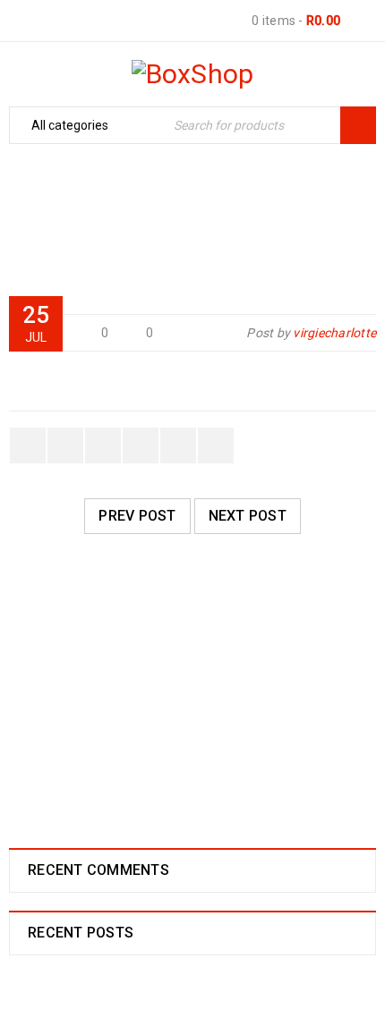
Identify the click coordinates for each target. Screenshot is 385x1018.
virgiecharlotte (334, 333)
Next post (248, 515)
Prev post (136, 515)
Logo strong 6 (77, 674)
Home (107, 220)
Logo (173, 220)
